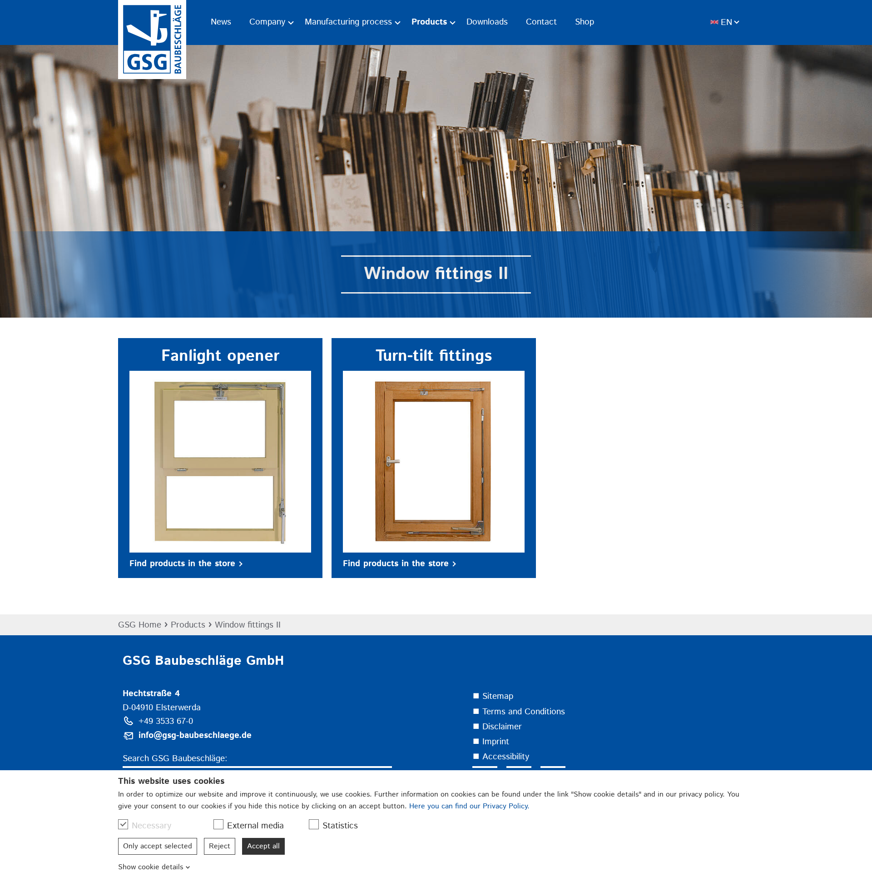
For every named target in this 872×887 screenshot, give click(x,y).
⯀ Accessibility (500, 757)
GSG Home (139, 625)
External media (255, 826)
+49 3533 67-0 (166, 721)
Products (188, 625)
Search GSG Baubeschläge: (175, 758)
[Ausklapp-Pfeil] (291, 22)
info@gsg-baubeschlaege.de (195, 735)
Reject (219, 846)
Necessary (151, 826)
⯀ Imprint (490, 742)
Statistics (340, 826)
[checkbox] (123, 824)
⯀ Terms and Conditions (518, 712)
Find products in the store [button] (182, 564)
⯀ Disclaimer (497, 727)
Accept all (263, 846)
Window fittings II (248, 625)
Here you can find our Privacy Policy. (469, 806)
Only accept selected (157, 846)
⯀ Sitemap (492, 696)
